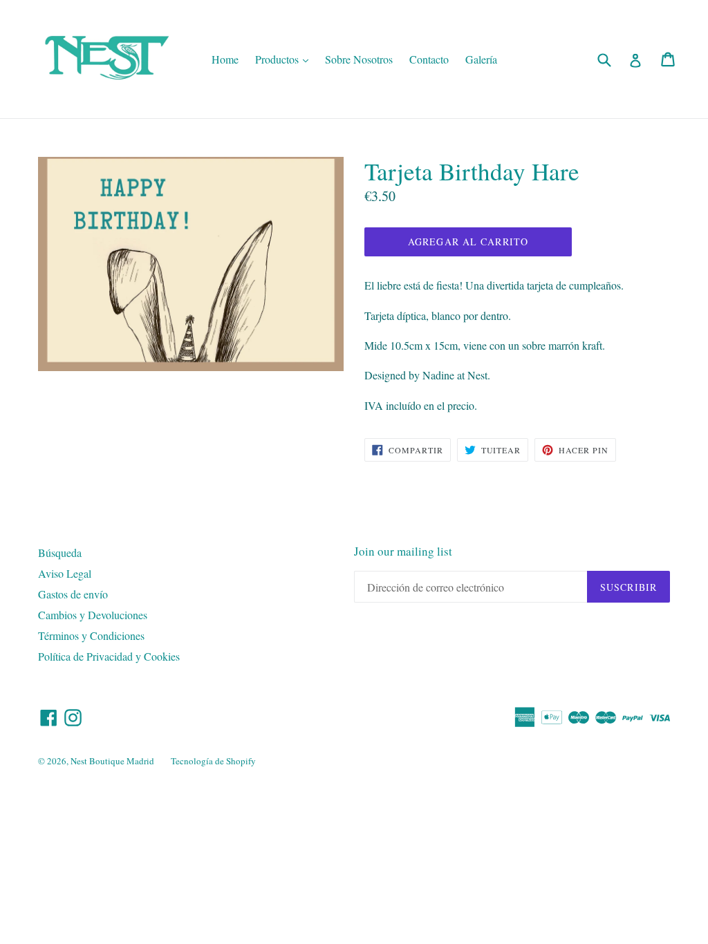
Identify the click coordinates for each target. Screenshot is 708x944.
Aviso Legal (64, 573)
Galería (481, 59)
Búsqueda (60, 552)
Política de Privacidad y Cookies (109, 656)
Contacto (429, 59)
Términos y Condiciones (91, 635)
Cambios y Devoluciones (92, 614)
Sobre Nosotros (359, 59)
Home (225, 59)
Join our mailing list (403, 551)
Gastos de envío (73, 594)
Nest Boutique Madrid (112, 761)
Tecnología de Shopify (213, 761)
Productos (285, 58)
